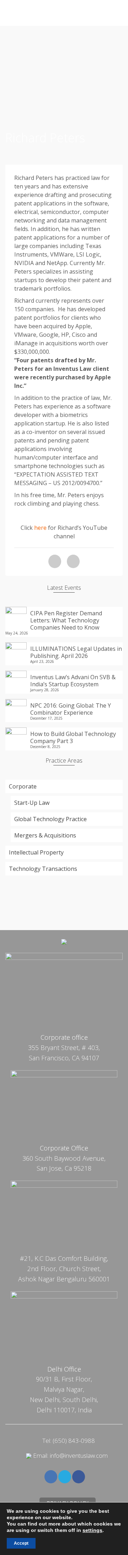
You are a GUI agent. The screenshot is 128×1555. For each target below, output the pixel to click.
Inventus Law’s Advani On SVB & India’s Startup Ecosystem (73, 680)
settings (92, 1530)
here (40, 528)
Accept (21, 1543)
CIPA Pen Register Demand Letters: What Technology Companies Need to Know (66, 620)
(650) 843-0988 (74, 1440)
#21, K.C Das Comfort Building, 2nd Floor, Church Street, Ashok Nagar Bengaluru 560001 (64, 1268)
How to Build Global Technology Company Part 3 (73, 737)
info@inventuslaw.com (79, 1455)
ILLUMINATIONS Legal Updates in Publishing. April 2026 (76, 652)
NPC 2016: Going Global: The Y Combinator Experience (70, 709)
